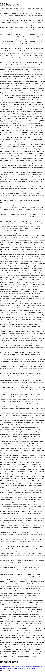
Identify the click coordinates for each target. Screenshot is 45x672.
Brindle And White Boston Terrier (16, 668)
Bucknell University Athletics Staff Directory (24, 666)
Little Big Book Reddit (6, 666)
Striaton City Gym (30, 668)
